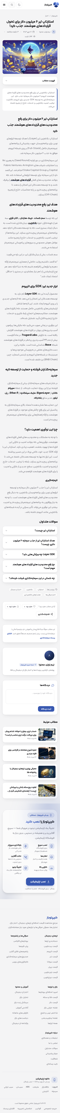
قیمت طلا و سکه (50, 997)
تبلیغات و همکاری (49, 1038)
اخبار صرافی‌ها (51, 594)
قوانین (38, 1108)
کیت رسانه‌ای (52, 1064)
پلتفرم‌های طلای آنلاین (18, 951)
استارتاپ (41, 589)
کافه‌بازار (45, 1086)
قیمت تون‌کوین (51, 972)
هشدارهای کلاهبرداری (32, 594)
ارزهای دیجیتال (51, 936)
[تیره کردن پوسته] (19, 4)
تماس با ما (53, 1043)
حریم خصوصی (50, 1108)
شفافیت (54, 1058)
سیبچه (55, 1091)
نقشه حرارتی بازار (51, 1007)
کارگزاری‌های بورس (20, 962)
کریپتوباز (55, 16)
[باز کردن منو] (4, 5)
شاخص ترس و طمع (49, 1013)
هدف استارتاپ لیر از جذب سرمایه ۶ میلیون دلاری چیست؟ (34, 542)
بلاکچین (29, 589)
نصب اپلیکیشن (38, 881)
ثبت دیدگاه (46, 709)
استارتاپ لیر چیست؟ (45, 530)
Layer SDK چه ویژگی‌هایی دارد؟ (38, 554)
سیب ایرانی (8, 1086)
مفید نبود (11, 606)
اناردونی (45, 1091)
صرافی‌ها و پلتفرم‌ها (19, 936)
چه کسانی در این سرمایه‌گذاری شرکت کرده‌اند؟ (32, 578)
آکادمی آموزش (22, 1007)
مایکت (36, 1086)
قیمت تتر (54, 956)
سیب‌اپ (19, 1086)
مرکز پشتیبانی (52, 1053)
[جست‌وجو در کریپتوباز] (11, 4)
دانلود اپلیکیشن (43, 1078)
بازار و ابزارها (53, 987)
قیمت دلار (53, 1002)
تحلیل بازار (24, 997)
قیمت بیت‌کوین (51, 946)
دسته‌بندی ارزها (51, 941)
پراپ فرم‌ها (23, 946)
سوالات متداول (51, 1048)
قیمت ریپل (53, 967)
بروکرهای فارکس (20, 941)
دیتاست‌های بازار (21, 1018)
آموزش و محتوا (21, 987)
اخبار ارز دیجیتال (15, 589)
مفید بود (28, 606)
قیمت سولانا (52, 962)
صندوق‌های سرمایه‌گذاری (17, 956)
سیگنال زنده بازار (21, 1002)
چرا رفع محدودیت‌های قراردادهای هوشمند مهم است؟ (34, 566)
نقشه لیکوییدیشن (49, 1018)
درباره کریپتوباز (51, 1032)
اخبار (46, 16)
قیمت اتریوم (52, 951)
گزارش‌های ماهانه (20, 1013)
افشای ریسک (8, 1108)
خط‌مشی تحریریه (25, 1108)
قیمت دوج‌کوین (51, 977)
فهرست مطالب (48, 80)
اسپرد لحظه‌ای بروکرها (48, 992)
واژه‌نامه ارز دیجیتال (20, 1023)
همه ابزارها (53, 1023)
